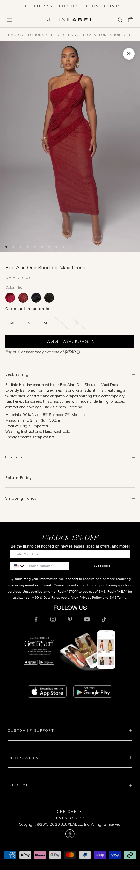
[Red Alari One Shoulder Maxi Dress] (23, 298)
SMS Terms (117, 597)
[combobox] (18, 566)
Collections (31, 35)
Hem (9, 35)
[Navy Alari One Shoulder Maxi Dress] (36, 298)
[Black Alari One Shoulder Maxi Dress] (49, 298)
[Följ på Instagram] (53, 619)
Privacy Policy (91, 597)
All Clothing (62, 35)
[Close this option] (70, 833)
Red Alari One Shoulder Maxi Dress (107, 35)
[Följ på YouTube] (87, 619)
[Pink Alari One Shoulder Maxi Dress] (10, 298)
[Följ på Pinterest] (70, 619)
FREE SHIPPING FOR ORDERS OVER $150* (70, 5)
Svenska (66, 818)
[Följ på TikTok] (104, 619)
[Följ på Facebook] (36, 619)
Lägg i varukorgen (69, 341)
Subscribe (102, 565)
